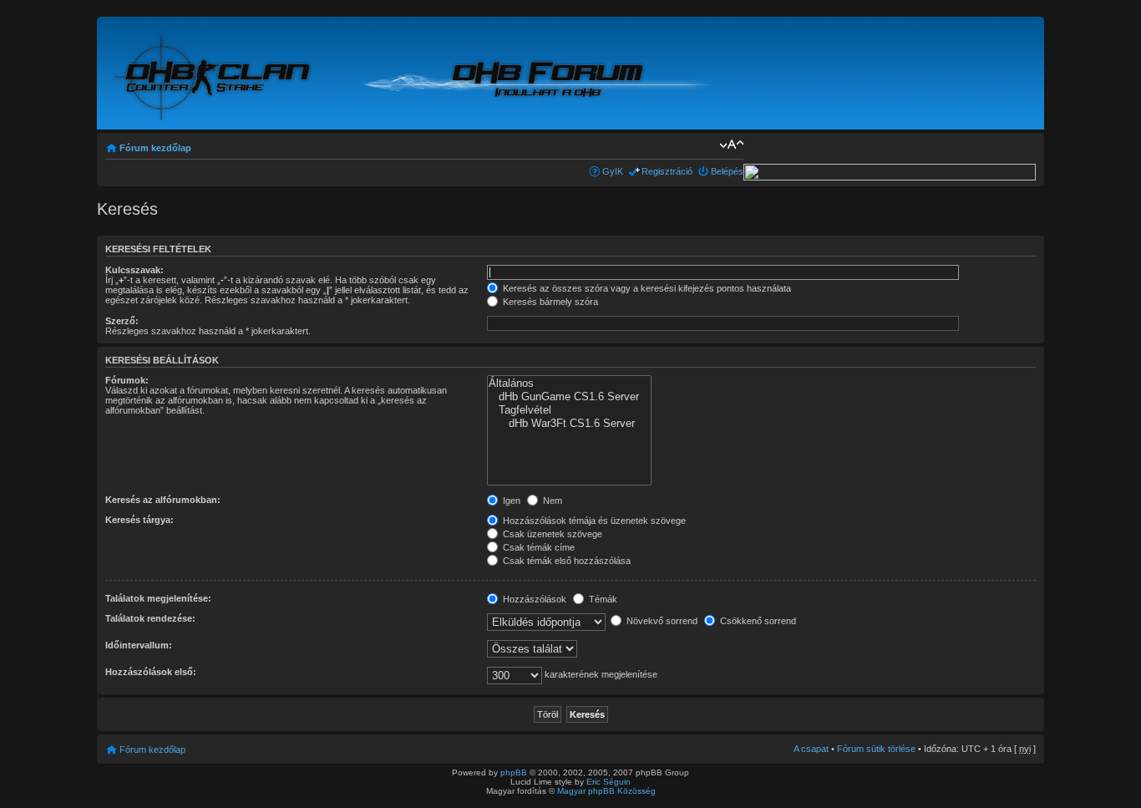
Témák (601, 599)
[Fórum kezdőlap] (214, 73)
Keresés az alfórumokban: (163, 500)
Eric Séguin (608, 781)
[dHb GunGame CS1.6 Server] (569, 397)
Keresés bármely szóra (549, 302)
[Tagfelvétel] (569, 410)
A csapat (811, 749)
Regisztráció (666, 171)
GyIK (612, 171)
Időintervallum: (138, 645)
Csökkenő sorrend (757, 621)
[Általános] (569, 383)
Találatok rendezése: (150, 618)
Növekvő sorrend (660, 621)
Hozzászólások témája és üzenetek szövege (593, 521)
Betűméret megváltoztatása (731, 144)
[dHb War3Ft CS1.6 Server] (569, 423)
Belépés (727, 171)
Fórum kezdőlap (155, 148)
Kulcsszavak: (134, 270)
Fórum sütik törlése (876, 749)
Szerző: (122, 321)
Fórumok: (127, 380)
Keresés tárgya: (139, 520)
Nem (551, 500)
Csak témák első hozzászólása (565, 561)
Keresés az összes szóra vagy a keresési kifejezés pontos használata (645, 288)
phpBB (513, 772)
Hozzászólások (533, 599)
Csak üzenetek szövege (551, 534)
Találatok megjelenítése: (158, 598)
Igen (510, 500)
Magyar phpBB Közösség (606, 790)
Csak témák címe (537, 547)
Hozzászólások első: (150, 672)
